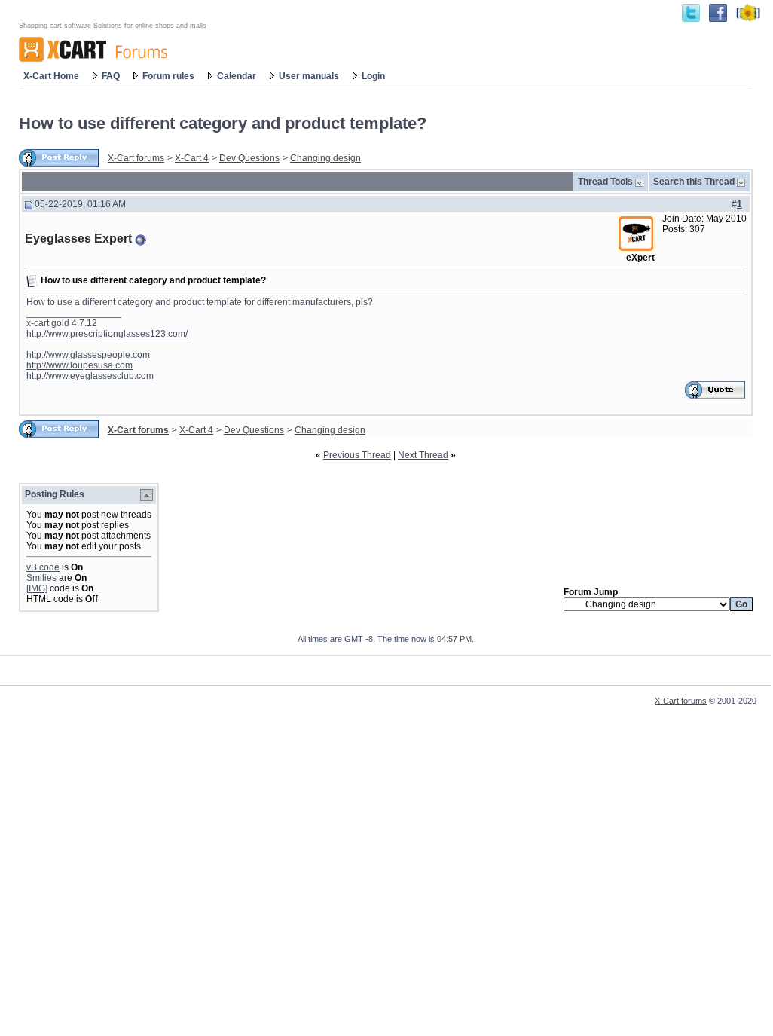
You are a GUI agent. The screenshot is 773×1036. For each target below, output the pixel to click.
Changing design (325, 158)
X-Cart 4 (192, 158)
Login (373, 76)
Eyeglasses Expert (78, 238)
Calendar (236, 76)
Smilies (41, 578)
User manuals (309, 76)
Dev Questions (249, 158)
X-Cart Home (51, 76)
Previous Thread (357, 455)
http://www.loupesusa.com (79, 365)
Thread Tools (605, 181)
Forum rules (168, 76)
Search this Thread (694, 181)
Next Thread (423, 455)
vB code (43, 567)
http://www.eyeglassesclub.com (90, 376)
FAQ (111, 76)
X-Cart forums (136, 158)
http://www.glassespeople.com (88, 355)
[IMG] (36, 588)
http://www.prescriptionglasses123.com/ (107, 334)
